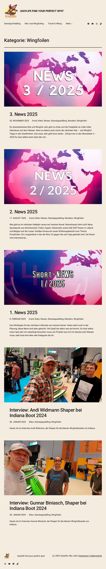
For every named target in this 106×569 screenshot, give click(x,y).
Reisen (47, 120)
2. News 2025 (23, 212)
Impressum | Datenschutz (90, 555)
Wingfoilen (82, 120)
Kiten (40, 120)
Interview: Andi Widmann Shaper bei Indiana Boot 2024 (46, 412)
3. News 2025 (23, 114)
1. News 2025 (23, 312)
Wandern (72, 120)
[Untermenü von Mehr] (72, 23)
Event (34, 120)
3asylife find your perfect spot (42, 11)
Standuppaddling (59, 120)
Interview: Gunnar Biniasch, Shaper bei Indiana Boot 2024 (48, 505)
